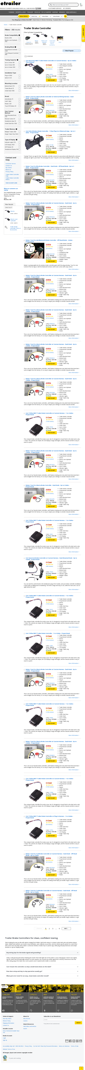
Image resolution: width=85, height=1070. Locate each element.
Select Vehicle (24, 16)
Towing (11, 12)
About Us (8, 169)
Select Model (56, 16)
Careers (25, 1021)
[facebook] (70, 1041)
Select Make (45, 16)
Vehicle (37, 12)
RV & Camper (46, 12)
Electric (36, 40)
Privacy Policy (9, 171)
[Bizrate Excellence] (5, 1058)
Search (25, 1028)
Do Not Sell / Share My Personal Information (45, 1046)
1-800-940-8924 (30, 8)
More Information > (74, 90)
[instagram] (77, 1041)
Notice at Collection (64, 1046)
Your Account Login (11, 183)
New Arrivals (71, 12)
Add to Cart (51, 80)
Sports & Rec (21, 12)
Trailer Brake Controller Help (12, 175)
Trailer (30, 12)
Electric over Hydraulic (44, 41)
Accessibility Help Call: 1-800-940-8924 (13, 1046)
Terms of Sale (74, 1046)
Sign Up (5, 1040)
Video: (60, 42)
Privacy (45, 1023)
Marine (55, 12)
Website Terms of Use (9, 1049)
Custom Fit (28, 42)
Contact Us (9, 165)
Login (4, 1038)
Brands (62, 12)
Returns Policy (7, 1021)
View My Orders (7, 1018)
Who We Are (26, 1018)
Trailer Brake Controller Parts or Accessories (15, 228)
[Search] (51, 5)
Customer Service (54, 8)
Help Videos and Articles (29, 1026)
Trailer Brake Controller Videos (12, 178)
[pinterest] (73, 1041)
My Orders (67, 8)
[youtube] (80, 1041)
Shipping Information (8, 1023)
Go (65, 16)
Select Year (34, 16)
